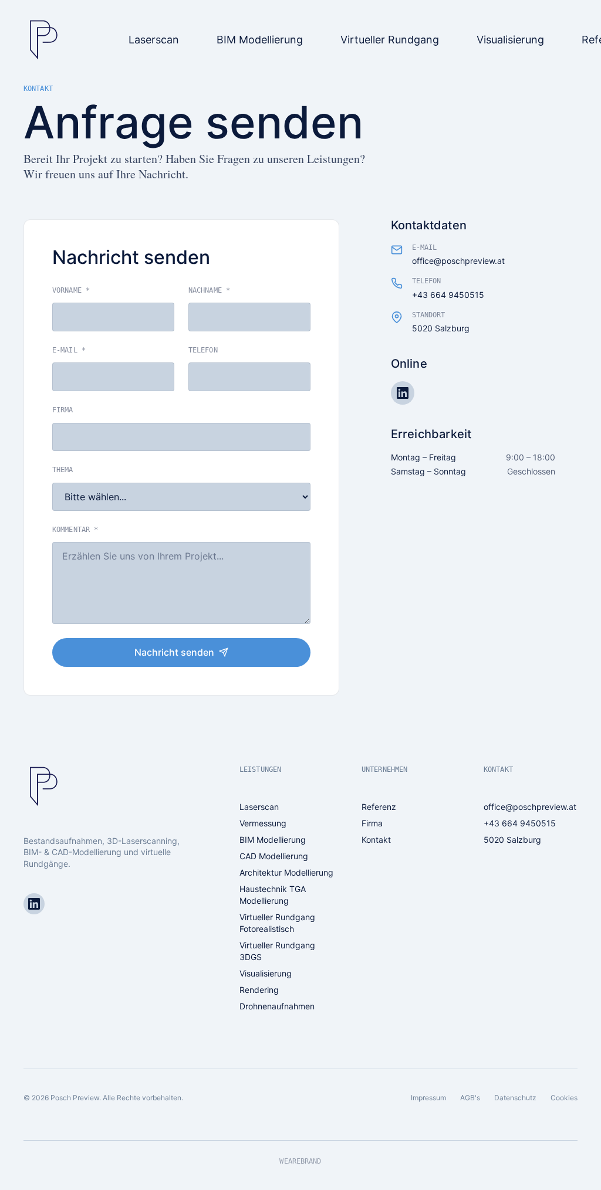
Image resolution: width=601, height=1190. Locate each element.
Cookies (564, 1097)
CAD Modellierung (273, 856)
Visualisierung (265, 973)
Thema (62, 470)
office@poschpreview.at (458, 261)
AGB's (470, 1097)
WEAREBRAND (300, 1161)
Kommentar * (75, 530)
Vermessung (262, 823)
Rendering (259, 990)
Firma (62, 410)
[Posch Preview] (42, 39)
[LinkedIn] (402, 393)
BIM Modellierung (272, 840)
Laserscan (259, 807)
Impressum (428, 1097)
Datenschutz (515, 1097)
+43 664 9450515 (448, 295)
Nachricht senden (174, 652)
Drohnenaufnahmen (277, 1006)
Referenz (379, 807)
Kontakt (376, 840)
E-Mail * (69, 350)
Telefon (203, 350)
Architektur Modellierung (286, 872)
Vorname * (71, 290)
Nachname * (209, 290)
